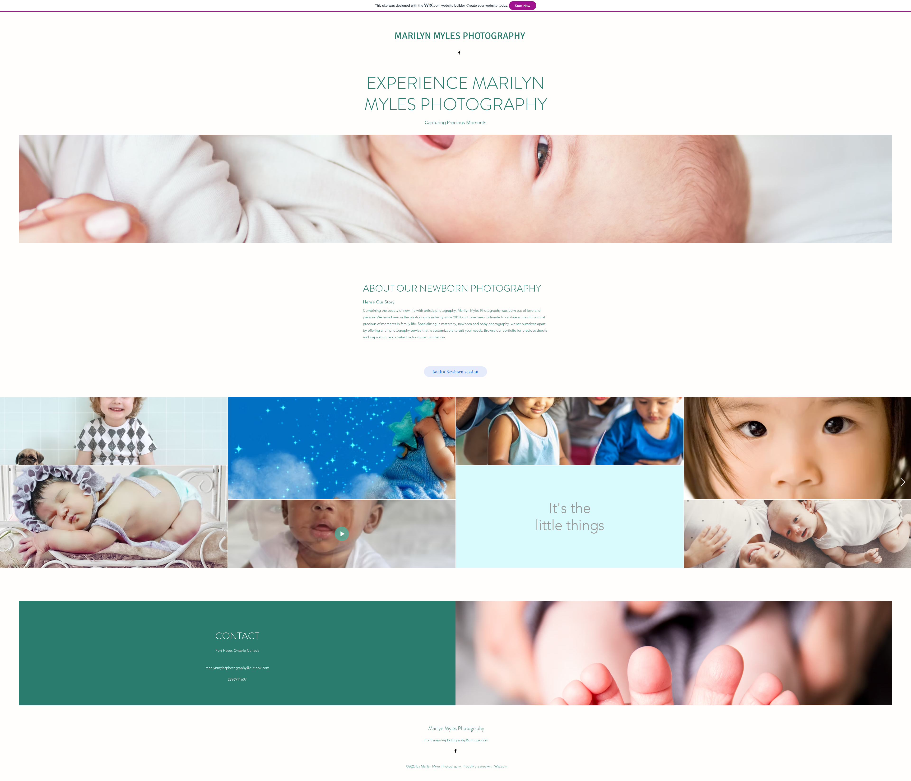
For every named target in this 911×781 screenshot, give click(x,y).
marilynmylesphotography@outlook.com (237, 667)
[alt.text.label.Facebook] (459, 52)
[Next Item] (903, 482)
